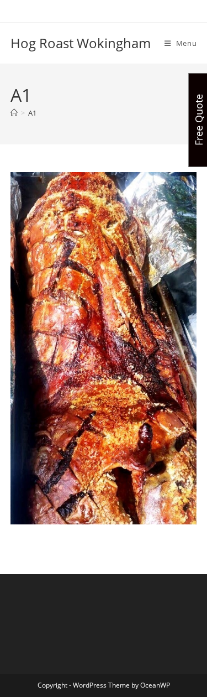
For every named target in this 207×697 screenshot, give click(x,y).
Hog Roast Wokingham (80, 43)
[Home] (14, 113)
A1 (32, 113)
